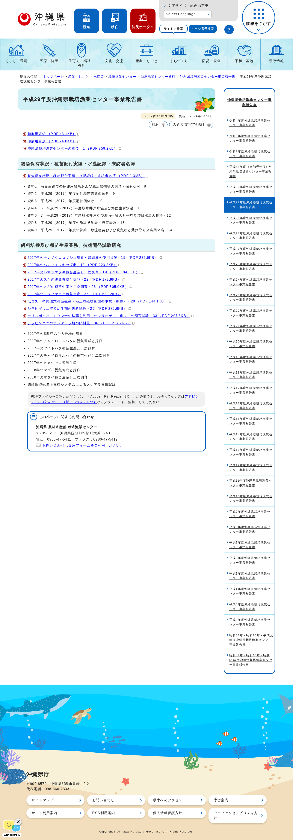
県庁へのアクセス (168, 800)
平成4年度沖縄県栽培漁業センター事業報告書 (249, 591)
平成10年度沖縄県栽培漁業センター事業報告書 (250, 498)
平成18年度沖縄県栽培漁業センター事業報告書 (250, 375)
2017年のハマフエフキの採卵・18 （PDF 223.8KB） (72, 265)
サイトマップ (43, 800)
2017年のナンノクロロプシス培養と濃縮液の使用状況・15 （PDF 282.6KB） (92, 257)
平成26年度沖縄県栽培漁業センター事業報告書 (250, 251)
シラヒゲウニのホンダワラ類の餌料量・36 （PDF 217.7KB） (79, 323)
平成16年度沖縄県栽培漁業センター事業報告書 (250, 406)
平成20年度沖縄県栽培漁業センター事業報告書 (250, 344)
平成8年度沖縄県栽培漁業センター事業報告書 (249, 529)
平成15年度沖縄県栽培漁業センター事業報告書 (250, 421)
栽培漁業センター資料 (158, 76)
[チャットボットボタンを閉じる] (18, 821)
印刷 (155, 124)
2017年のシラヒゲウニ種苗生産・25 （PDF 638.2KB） (74, 294)
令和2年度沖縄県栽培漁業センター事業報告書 (249, 154)
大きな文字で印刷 (188, 124)
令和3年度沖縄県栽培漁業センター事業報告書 (249, 138)
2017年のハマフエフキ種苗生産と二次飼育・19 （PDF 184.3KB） (83, 272)
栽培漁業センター (122, 76)
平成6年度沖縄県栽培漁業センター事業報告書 (249, 560)
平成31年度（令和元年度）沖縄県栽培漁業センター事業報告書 (250, 171)
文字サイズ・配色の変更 (188, 5)
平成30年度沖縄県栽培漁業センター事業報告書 (250, 189)
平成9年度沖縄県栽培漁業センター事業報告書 (249, 514)
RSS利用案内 (103, 813)
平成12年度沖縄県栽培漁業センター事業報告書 (250, 467)
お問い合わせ (103, 800)
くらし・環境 (16, 61)
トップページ (53, 76)
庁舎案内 (221, 800)
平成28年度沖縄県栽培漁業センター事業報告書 (250, 220)
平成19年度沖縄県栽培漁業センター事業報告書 (250, 359)
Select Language (181, 14)
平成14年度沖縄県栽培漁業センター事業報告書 (250, 437)
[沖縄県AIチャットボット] (11, 828)
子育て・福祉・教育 (81, 63)
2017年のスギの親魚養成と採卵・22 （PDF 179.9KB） (74, 279)
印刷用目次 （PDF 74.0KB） (51, 141)
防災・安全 (211, 61)
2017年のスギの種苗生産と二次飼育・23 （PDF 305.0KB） (77, 287)
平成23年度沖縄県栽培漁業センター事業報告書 (250, 297)
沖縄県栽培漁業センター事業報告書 (207, 76)
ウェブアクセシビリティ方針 (236, 815)
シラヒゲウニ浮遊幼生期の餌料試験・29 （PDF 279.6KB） (77, 308)
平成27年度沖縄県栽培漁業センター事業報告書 (250, 236)
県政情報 (276, 61)
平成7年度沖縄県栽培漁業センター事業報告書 (249, 545)
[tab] (173, 29)
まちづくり (179, 61)
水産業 (99, 76)
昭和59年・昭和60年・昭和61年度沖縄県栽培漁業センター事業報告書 (250, 660)
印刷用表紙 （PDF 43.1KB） (51, 134)
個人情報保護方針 (168, 813)
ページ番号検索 (202, 28)
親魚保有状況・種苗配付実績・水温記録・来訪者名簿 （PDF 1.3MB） (86, 176)
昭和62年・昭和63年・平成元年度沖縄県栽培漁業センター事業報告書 (251, 640)
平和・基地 (244, 61)
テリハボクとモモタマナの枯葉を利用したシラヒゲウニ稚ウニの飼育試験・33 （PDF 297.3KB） (108, 316)
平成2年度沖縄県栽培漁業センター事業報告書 (249, 622)
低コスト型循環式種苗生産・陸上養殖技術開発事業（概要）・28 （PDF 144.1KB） (97, 301)
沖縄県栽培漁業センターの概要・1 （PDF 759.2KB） (72, 148)
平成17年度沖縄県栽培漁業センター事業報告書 (250, 390)
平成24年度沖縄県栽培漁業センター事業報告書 (250, 282)
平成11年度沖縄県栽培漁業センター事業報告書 (250, 483)
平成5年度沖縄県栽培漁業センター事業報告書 (249, 576)
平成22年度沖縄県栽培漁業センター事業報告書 (250, 313)
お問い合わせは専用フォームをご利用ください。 (83, 445)
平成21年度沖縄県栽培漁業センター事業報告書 (250, 328)
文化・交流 (114, 61)
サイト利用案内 (44, 813)
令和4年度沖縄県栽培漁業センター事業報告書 (249, 123)
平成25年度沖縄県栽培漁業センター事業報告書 (250, 266)
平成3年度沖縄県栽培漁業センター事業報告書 (249, 607)
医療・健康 (49, 61)
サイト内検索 (173, 28)
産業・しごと (147, 61)
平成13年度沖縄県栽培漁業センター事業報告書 (250, 452)
